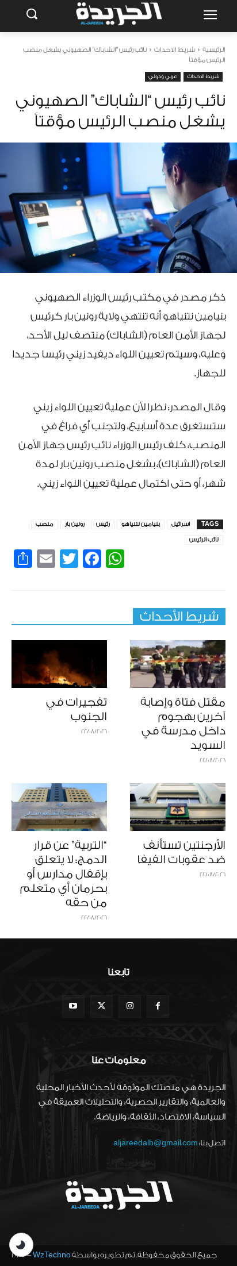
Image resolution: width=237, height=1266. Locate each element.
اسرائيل (180, 524)
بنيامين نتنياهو (140, 524)
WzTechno (52, 1254)
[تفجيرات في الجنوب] (59, 664)
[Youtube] (73, 1006)
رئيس (103, 524)
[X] (101, 1006)
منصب (44, 524)
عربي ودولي (162, 76)
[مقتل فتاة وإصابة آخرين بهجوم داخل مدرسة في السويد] (177, 664)
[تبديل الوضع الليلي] (21, 1245)
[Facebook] (158, 1006)
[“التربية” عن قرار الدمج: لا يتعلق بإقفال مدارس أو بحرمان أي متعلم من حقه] (59, 807)
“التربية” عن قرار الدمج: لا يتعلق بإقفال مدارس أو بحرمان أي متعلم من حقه (63, 874)
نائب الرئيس (204, 539)
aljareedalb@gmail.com (155, 1142)
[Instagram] (129, 1006)
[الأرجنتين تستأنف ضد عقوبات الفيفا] (177, 807)
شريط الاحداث (174, 49)
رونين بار (75, 524)
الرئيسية (213, 49)
